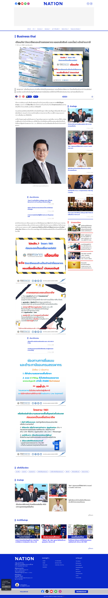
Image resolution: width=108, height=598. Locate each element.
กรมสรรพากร (32, 471)
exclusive (45, 565)
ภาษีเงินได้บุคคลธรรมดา (43, 471)
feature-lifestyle (59, 565)
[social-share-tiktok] (19, 3)
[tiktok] (47, 592)
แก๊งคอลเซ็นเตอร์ (75, 471)
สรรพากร (24, 471)
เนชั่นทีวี (50, 596)
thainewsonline (79, 573)
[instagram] (60, 592)
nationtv (77, 569)
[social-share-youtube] (22, 3)
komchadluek (79, 565)
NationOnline (85, 471)
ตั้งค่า (6, 589)
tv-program (58, 560)
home (44, 560)
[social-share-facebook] (16, 3)
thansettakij (78, 577)
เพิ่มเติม (3, 584)
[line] (55, 592)
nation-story (58, 563)
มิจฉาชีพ (18, 471)
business (45, 567)
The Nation (78, 561)
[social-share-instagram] (28, 3)
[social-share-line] (25, 3)
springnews (78, 571)
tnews (77, 575)
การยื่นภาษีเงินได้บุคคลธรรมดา (56, 471)
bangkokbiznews (79, 567)
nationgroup (78, 563)
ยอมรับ (6, 586)
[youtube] (51, 592)
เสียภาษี (67, 471)
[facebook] (42, 592)
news (44, 563)
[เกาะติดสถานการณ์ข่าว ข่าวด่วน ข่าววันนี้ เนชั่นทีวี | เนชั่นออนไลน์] (53, 3)
